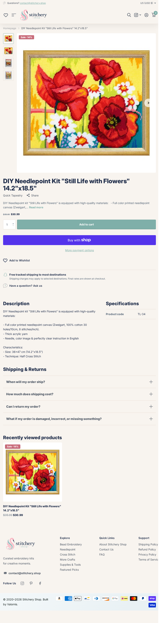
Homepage (9, 28)
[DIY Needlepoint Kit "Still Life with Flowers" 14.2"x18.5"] (32, 472)
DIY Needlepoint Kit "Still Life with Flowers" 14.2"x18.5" (32, 508)
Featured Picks (69, 569)
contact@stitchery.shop (33, 3)
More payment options (79, 250)
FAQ (102, 554)
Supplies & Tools (70, 564)
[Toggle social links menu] (137, 15)
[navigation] (8, 38)
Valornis (18, 604)
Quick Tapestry (12, 195)
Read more (36, 207)
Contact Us (106, 549)
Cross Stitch (67, 554)
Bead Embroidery (71, 544)
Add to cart (86, 224)
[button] (14, 221)
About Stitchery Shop (113, 544)
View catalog (14, 15)
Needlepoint (67, 549)
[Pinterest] (31, 583)
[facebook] (40, 583)
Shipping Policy (148, 544)
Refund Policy (147, 549)
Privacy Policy (147, 554)
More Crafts (67, 559)
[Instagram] (22, 583)
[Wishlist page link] (6, 16)
